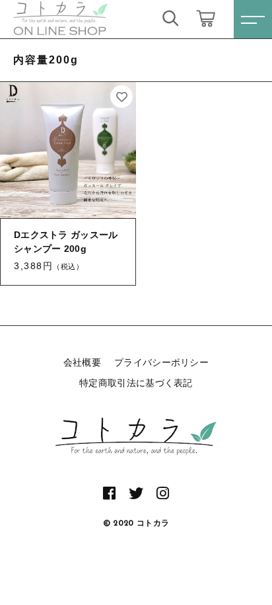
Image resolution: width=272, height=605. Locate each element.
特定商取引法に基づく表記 (136, 383)
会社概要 (82, 362)
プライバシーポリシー (161, 362)
